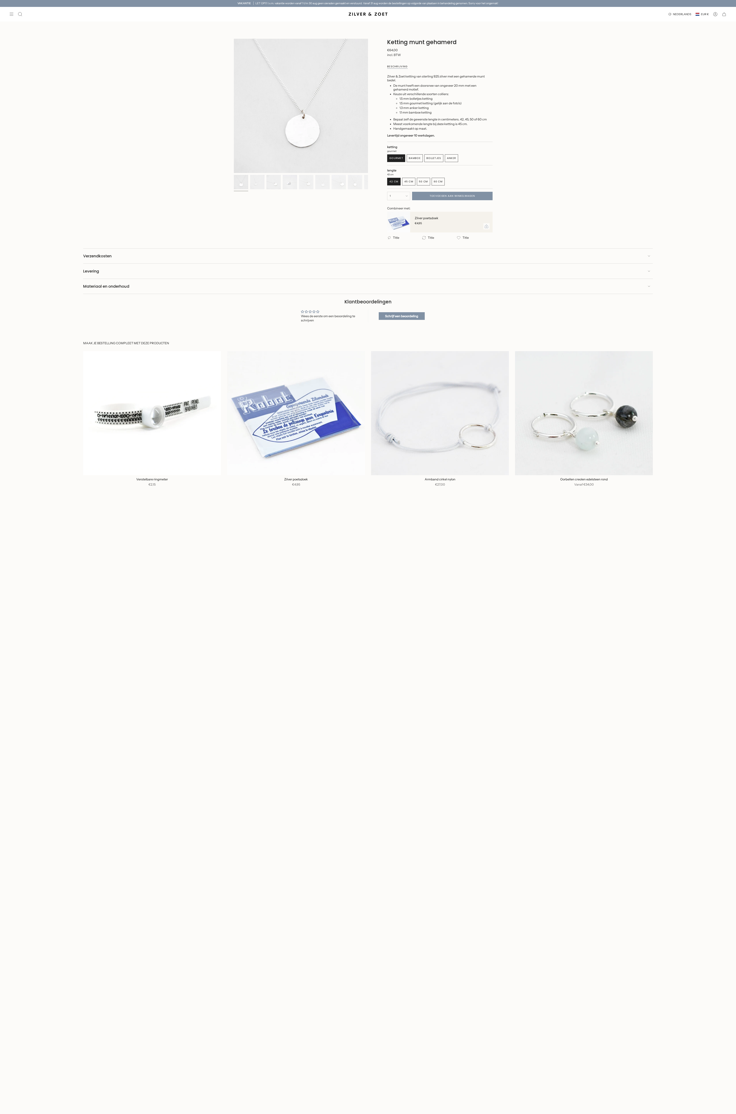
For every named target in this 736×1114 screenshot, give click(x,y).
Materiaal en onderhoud (106, 286)
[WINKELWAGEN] (724, 14)
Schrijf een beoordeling (401, 316)
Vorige (234, 106)
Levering (91, 271)
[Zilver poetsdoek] (398, 222)
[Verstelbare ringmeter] (152, 413)
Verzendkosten (97, 256)
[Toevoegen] (486, 226)
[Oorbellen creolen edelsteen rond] (584, 413)
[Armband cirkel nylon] (440, 413)
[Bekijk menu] (11, 14)
